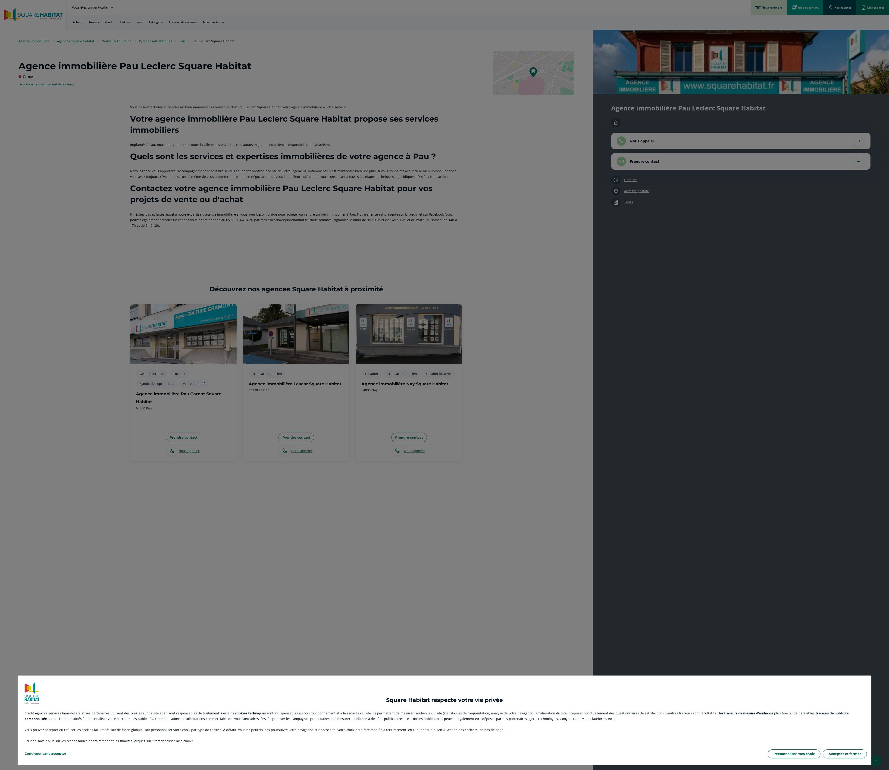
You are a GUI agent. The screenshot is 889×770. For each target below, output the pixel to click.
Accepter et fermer (845, 754)
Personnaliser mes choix (794, 754)
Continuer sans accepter (45, 753)
